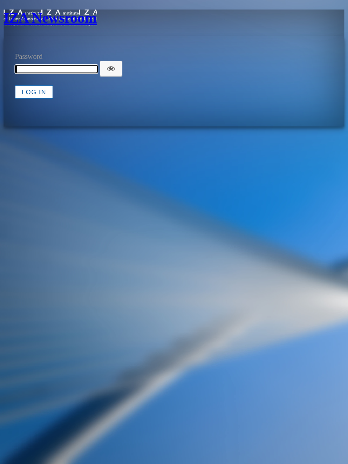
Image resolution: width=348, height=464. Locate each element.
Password (29, 56)
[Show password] (111, 68)
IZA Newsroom (50, 18)
